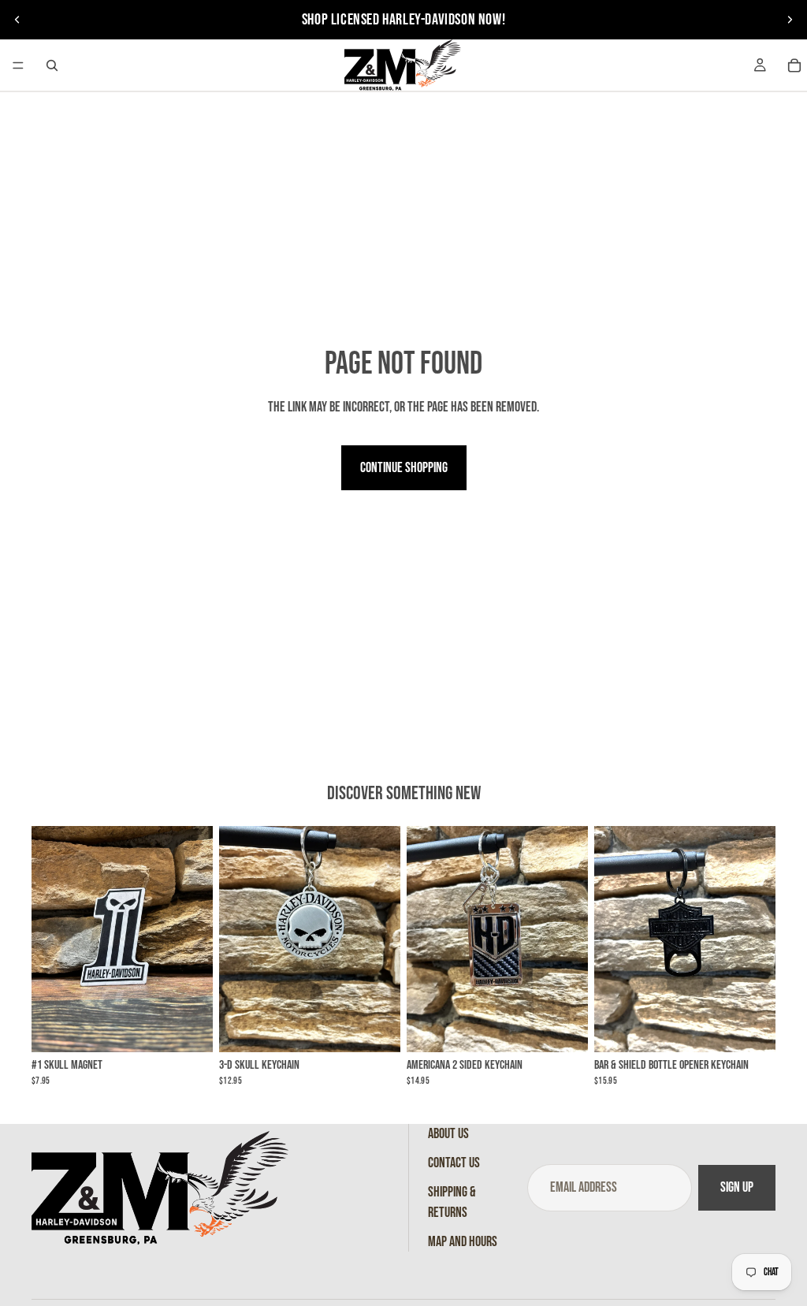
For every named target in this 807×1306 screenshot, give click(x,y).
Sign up (736, 1188)
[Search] (52, 65)
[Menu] (18, 65)
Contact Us (454, 1163)
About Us (448, 1134)
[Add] (188, 1028)
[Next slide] (789, 19)
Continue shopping (404, 468)
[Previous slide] (17, 19)
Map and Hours (462, 1241)
